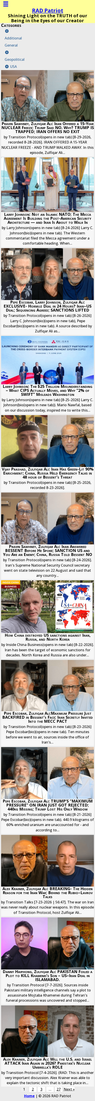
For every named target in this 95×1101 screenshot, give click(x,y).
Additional (13, 38)
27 (59, 1089)
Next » (69, 1089)
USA (13, 66)
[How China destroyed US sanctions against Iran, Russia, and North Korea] (47, 619)
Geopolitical (15, 59)
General (11, 45)
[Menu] (5, 4)
